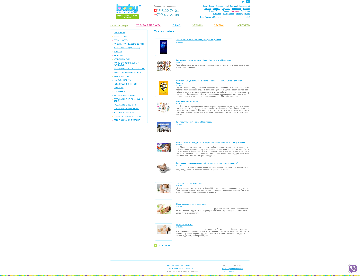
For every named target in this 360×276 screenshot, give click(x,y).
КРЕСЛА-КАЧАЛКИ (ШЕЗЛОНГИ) (127, 48)
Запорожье (245, 11)
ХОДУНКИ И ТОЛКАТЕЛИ (124, 113)
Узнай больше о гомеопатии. (189, 183)
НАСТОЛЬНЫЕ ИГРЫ (122, 80)
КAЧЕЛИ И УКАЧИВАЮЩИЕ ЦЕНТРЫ (129, 44)
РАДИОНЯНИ (119, 92)
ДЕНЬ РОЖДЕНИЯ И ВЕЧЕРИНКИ (127, 116)
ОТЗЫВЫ (197, 25)
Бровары (239, 14)
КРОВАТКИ (118, 55)
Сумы (211, 11)
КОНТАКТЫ (243, 25)
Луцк (225, 14)
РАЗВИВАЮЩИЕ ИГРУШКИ (125, 95)
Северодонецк (222, 6)
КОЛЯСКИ (118, 52)
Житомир (217, 14)
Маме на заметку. (184, 224)
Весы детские (120, 36)
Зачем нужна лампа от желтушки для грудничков (198, 40)
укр (243, 1)
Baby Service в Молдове (210, 17)
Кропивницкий (244, 6)
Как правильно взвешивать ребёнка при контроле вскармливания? (207, 163)
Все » (167, 245)
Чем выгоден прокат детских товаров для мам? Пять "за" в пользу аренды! (210, 142)
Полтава (233, 6)
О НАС (177, 25)
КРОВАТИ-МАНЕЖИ (122, 59)
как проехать (228, 271)
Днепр (218, 11)
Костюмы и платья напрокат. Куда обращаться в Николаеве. (204, 60)
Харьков (216, 9)
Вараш (231, 14)
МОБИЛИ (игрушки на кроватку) (128, 73)
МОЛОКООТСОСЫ (121, 76)
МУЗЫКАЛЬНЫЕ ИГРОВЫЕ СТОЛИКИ (129, 69)
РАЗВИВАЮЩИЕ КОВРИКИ (125, 105)
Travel (248, 16)
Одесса (226, 11)
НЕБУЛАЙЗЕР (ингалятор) (125, 84)
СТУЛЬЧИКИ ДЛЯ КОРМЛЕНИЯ (126, 109)
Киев (205, 6)
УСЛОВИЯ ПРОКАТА (148, 25)
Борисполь (236, 9)
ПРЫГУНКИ (118, 88)
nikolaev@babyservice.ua (232, 269)
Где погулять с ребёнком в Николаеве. (194, 122)
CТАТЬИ (219, 25)
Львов (211, 6)
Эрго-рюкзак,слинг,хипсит (127, 120)
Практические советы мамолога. (191, 204)
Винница (246, 9)
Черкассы (226, 9)
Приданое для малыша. (187, 101)
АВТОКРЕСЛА (119, 33)
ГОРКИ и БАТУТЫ (121, 40)
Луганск (207, 9)
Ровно (247, 14)
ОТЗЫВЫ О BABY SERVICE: (180, 266)
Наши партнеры (119, 25)
